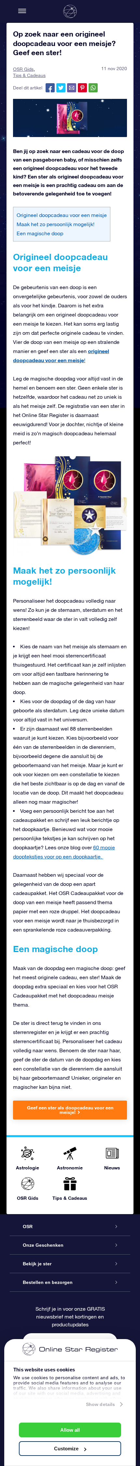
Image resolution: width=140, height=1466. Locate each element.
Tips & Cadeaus (29, 75)
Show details (100, 1404)
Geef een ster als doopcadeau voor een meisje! (70, 1110)
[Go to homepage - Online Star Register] (70, 11)
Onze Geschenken (43, 1245)
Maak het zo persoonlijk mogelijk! (55, 224)
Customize (66, 1448)
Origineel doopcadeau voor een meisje (62, 215)
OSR (28, 1226)
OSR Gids (23, 69)
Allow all (70, 1430)
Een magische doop (40, 233)
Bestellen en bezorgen (48, 1282)
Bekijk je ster (37, 1263)
